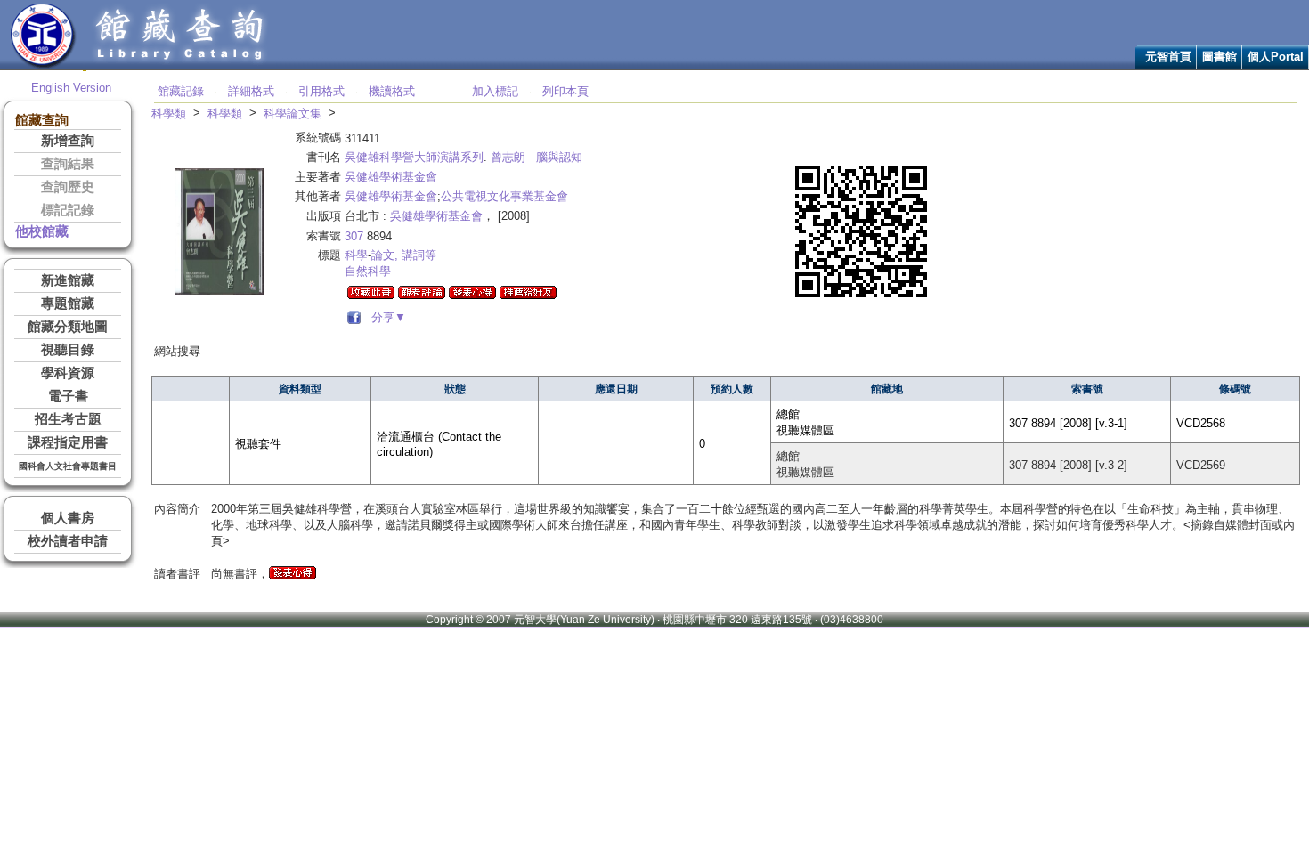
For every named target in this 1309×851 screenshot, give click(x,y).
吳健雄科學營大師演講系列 (414, 157)
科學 (356, 255)
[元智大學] (43, 65)
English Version (71, 87)
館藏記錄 (181, 91)
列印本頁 (565, 91)
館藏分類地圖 (68, 327)
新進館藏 (67, 280)
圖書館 (1219, 56)
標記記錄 (67, 210)
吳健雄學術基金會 (391, 176)
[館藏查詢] (180, 65)
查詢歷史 (67, 187)
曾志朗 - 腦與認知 (536, 157)
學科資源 (67, 373)
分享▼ (385, 317)
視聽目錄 (67, 350)
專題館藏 (67, 303)
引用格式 (321, 91)
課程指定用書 (68, 442)
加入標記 (495, 91)
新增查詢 (67, 141)
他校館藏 (42, 231)
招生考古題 (68, 419)
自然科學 (368, 271)
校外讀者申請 (68, 541)
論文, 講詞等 (403, 255)
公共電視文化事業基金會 (504, 196)
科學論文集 (292, 113)
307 (354, 236)
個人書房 (67, 518)
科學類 (168, 113)
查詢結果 (67, 164)
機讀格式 (392, 91)
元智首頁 (1168, 56)
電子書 (68, 396)
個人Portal (1276, 56)
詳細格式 (251, 91)
